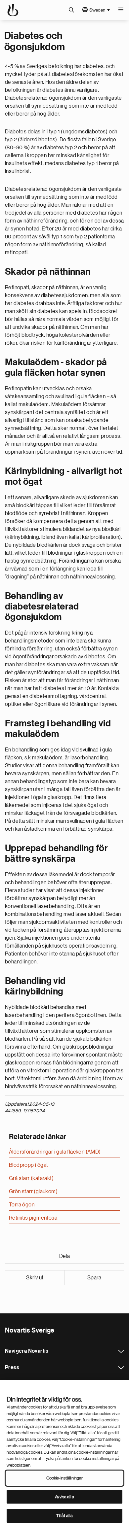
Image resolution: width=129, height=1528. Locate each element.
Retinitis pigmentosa (33, 1218)
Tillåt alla (64, 1515)
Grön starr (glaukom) (33, 1191)
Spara (94, 1277)
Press (121, 1368)
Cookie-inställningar (64, 1478)
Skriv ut (34, 1277)
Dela (64, 1256)
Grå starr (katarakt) (31, 1178)
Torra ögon (21, 1204)
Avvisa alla (64, 1497)
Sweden (97, 10)
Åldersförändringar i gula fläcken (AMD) (55, 1152)
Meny (120, 10)
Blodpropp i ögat (28, 1165)
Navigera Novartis (121, 1351)
